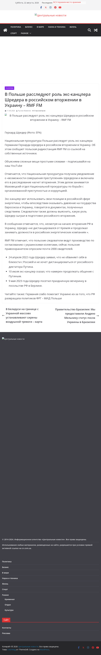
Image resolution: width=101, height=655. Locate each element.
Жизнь (73, 27)
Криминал (10, 599)
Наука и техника (56, 27)
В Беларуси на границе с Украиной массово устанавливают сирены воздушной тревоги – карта (24, 315)
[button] (29, 33)
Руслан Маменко (24, 111)
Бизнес (29, 27)
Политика (16, 27)
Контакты (6, 627)
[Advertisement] (50, 64)
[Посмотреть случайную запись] (96, 30)
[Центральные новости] (5, 30)
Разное (24, 33)
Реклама (6, 633)
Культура (9, 610)
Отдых (8, 604)
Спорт (14, 33)
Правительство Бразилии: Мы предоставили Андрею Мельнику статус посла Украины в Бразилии (75, 316)
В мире (40, 27)
